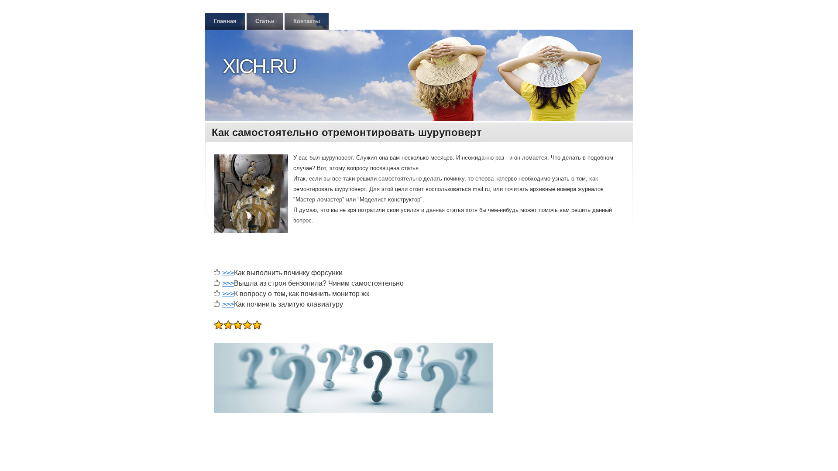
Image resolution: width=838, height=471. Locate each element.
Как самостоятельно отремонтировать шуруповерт (347, 132)
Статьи (265, 21)
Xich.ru (259, 66)
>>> (228, 272)
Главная (225, 21)
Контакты (306, 21)
